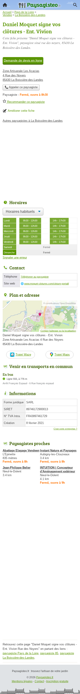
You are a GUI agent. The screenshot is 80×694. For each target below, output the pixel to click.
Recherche (75, 5)
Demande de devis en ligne (23, 60)
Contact (39, 681)
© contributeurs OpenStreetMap (59, 303)
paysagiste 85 (49, 653)
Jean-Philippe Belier (16, 467)
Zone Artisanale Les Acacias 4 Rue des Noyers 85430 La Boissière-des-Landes (23, 75)
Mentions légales (22, 681)
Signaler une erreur (15, 257)
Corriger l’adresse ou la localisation (58, 331)
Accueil (5, 5)
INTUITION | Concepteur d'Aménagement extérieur (57, 469)
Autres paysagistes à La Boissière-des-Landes (33, 120)
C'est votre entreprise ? (65, 429)
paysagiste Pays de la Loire (20, 653)
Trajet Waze (23, 354)
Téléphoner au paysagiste (35, 276)
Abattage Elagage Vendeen (21, 450)
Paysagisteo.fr (44, 677)
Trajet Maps (62, 354)
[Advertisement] (40, 598)
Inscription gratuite (57, 681)
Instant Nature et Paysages (58, 450)
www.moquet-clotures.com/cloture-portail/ (46, 283)
